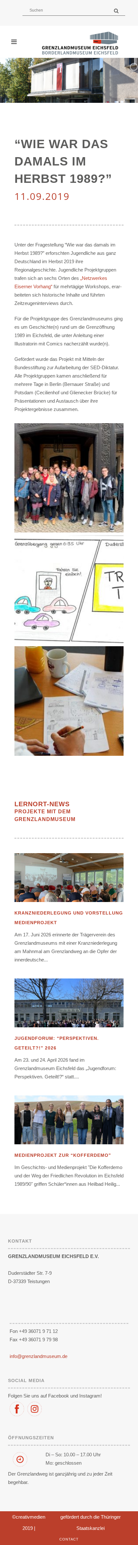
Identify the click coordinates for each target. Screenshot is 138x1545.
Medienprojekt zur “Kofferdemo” (62, 1155)
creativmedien (30, 1517)
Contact (69, 1539)
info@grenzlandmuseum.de (38, 1356)
